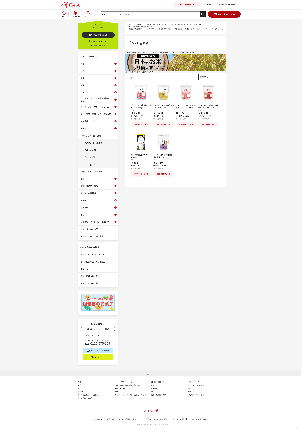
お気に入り (88, 16)
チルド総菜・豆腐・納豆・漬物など (127, 385)
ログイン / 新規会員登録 (227, 5)
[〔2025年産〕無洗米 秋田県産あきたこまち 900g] (186, 92)
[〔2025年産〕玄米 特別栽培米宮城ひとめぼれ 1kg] (163, 142)
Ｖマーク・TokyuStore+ (196, 385)
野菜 (79, 382)
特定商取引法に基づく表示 (198, 419)
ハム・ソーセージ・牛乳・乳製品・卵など (130, 395)
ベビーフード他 (193, 382)
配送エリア (137, 419)
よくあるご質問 (124, 419)
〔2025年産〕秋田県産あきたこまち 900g (141, 106)
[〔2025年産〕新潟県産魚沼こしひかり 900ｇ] (163, 92)
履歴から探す (76, 16)
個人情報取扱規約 (160, 419)
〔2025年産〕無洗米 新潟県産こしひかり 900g (208, 106)
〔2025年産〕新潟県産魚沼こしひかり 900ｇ (163, 106)
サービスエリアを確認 (99, 41)
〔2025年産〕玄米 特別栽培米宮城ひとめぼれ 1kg (162, 156)
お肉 (189, 388)
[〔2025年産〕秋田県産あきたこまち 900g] (141, 92)
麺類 (189, 391)
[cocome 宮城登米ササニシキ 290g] (141, 142)
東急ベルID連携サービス (187, 5)
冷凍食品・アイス (121, 388)
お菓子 (153, 385)
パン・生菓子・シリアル (123, 382)
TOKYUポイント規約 (177, 419)
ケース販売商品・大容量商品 (88, 395)
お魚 (79, 388)
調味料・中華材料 (157, 382)
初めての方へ (98, 357)
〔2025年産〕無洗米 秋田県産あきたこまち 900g (185, 106)
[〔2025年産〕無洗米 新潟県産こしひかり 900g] (208, 92)
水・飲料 (154, 388)
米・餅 (80, 391)
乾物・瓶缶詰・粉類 (158, 395)
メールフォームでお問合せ (99, 350)
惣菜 (152, 391)
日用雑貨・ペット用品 (196, 395)
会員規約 (147, 419)
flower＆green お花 (85, 398)
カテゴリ (64, 16)
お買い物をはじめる (226, 14)
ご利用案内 (111, 419)
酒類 (116, 391)
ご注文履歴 (207, 5)
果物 (79, 385)
